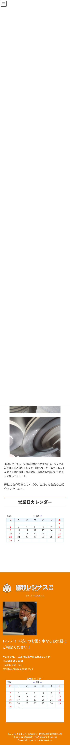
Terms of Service (40, 740)
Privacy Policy (23, 740)
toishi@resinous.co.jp (20, 668)
